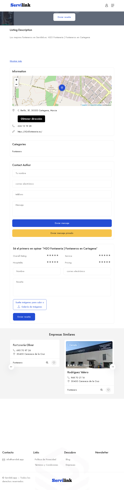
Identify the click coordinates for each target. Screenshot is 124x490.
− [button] (16, 84)
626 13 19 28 (24, 126)
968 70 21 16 (78, 377)
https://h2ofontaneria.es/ (30, 131)
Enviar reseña (64, 17)
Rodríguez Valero (77, 372)
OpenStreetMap (96, 105)
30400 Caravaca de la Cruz (30, 354)
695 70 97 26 (23, 350)
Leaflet (84, 105)
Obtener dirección (31, 119)
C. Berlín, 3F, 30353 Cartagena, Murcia (37, 110)
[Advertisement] (62, 421)
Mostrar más (16, 61)
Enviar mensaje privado (62, 233)
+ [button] (16, 80)
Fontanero (17, 151)
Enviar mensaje (62, 223)
